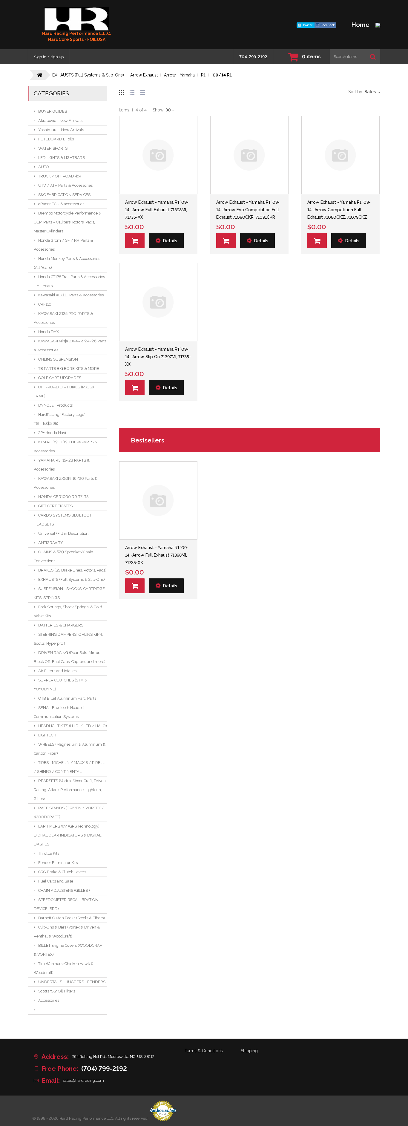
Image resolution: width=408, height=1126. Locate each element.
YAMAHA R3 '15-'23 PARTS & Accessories (62, 464)
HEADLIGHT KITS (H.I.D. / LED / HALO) (72, 726)
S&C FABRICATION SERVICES (64, 194)
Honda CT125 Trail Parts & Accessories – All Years (69, 281)
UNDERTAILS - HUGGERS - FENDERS (71, 982)
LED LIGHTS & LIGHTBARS (61, 157)
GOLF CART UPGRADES (59, 378)
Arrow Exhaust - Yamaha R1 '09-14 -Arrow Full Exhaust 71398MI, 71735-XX (156, 210)
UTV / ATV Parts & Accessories (65, 185)
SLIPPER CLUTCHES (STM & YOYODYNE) (60, 684)
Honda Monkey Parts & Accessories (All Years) (67, 263)
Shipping (249, 1050)
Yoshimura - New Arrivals (61, 130)
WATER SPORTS (53, 148)
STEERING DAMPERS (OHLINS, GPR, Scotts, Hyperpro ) (68, 639)
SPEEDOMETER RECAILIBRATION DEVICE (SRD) (66, 904)
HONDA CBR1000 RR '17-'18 (63, 496)
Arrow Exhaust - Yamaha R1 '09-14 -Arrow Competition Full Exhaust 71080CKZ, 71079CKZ (339, 210)
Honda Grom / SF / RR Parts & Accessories (63, 245)
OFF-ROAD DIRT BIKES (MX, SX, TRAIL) (64, 391)
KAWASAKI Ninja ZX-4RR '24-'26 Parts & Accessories (70, 345)
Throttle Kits (48, 853)
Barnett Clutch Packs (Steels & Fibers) (71, 918)
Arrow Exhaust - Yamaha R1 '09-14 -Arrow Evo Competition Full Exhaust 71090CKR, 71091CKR (248, 210)
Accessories (48, 1000)
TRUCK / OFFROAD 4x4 (59, 176)
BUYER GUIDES (52, 111)
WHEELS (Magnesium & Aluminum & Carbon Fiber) (69, 749)
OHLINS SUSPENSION (58, 359)
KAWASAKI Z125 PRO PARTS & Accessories (63, 318)
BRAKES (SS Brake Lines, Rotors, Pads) (72, 570)
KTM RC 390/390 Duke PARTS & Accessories (65, 446)
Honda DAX (48, 332)
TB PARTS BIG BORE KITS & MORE (68, 368)
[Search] (373, 56)
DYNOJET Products (55, 405)
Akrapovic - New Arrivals (60, 120)
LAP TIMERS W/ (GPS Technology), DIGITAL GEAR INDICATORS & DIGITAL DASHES (67, 835)
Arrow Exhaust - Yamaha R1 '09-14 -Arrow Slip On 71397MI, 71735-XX (158, 357)
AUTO (43, 167)
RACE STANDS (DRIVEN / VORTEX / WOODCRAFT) (69, 812)
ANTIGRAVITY (50, 542)
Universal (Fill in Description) (64, 533)
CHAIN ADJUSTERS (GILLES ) (64, 890)
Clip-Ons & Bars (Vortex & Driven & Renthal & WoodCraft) (67, 931)
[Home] (77, 18)
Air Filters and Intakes (57, 671)
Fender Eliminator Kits (58, 862)
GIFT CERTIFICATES (55, 506)
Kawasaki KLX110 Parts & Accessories (71, 295)
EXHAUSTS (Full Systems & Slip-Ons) (71, 579)
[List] (132, 91)
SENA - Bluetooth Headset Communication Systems (59, 712)
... (39, 1009)
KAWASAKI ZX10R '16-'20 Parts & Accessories (65, 483)
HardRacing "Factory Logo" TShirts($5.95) (59, 419)
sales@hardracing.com (83, 1080)
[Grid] (121, 91)
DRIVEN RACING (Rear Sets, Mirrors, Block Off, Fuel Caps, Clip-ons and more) (69, 657)
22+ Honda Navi (52, 433)
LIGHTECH (47, 735)
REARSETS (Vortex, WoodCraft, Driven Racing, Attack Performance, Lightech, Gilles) (70, 790)
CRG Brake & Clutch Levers (62, 872)
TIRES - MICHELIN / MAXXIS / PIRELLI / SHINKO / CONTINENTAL (69, 767)
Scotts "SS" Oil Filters (56, 991)
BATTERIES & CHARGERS (60, 625)
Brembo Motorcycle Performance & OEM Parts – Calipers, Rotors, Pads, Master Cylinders (67, 222)
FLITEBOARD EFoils (56, 139)
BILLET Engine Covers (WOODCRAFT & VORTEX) (69, 950)
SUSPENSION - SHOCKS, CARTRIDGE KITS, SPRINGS (69, 593)
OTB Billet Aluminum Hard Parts (67, 698)
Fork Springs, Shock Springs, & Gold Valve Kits (68, 611)
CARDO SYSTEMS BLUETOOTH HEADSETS (64, 519)
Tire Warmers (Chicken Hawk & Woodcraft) (63, 968)
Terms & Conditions (204, 1050)
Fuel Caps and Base (55, 881)
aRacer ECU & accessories (61, 204)
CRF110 (44, 304)
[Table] (142, 91)
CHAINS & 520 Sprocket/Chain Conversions (63, 556)
